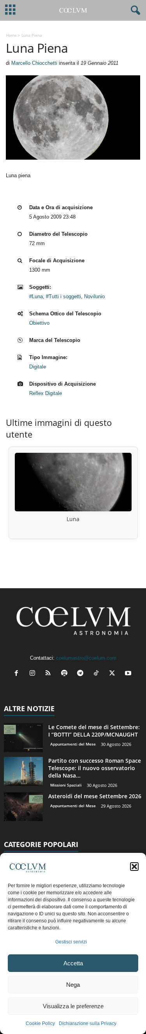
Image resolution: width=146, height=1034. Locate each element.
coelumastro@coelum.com (86, 658)
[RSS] (50, 674)
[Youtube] (129, 674)
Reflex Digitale (45, 393)
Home (11, 35)
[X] (114, 674)
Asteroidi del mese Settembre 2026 (94, 796)
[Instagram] (34, 674)
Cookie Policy (40, 1023)
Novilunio (94, 296)
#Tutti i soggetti (63, 296)
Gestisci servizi (71, 942)
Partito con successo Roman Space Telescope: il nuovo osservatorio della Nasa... (94, 768)
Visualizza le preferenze (73, 1006)
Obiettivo (39, 323)
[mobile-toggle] (10, 10)
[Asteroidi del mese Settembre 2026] (23, 807)
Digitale (37, 367)
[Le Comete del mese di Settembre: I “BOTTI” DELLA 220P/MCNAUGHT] (23, 738)
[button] (134, 866)
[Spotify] (66, 674)
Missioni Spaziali (66, 785)
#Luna (36, 296)
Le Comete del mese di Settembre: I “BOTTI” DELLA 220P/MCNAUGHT (94, 730)
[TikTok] (98, 674)
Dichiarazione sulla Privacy (87, 1023)
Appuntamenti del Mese (73, 744)
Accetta (73, 963)
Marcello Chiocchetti (34, 63)
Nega (73, 984)
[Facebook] (18, 674)
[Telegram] (82, 674)
